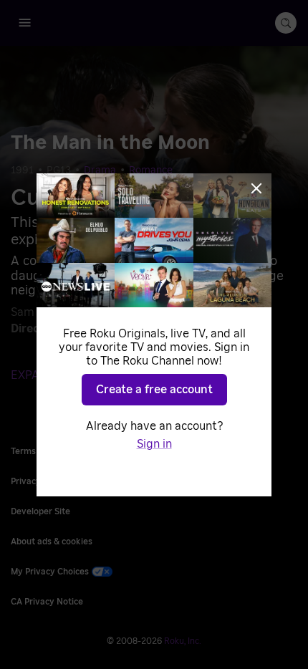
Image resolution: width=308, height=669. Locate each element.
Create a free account (154, 389)
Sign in (154, 444)
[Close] (256, 188)
